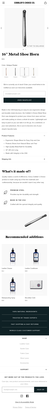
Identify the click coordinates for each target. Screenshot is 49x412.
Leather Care (24, 344)
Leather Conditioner (31, 268)
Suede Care (24, 348)
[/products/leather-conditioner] (36, 255)
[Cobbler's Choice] (24, 3)
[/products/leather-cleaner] (13, 255)
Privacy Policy (17, 407)
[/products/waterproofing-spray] (13, 284)
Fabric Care (24, 353)
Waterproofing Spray (8, 298)
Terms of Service (30, 407)
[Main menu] (3, 3)
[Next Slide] (47, 28)
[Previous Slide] (1, 28)
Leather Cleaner (7, 268)
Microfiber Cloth (30, 298)
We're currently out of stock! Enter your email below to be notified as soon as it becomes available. (24, 86)
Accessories (24, 363)
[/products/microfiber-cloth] (36, 284)
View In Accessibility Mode (24, 402)
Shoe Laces (24, 358)
